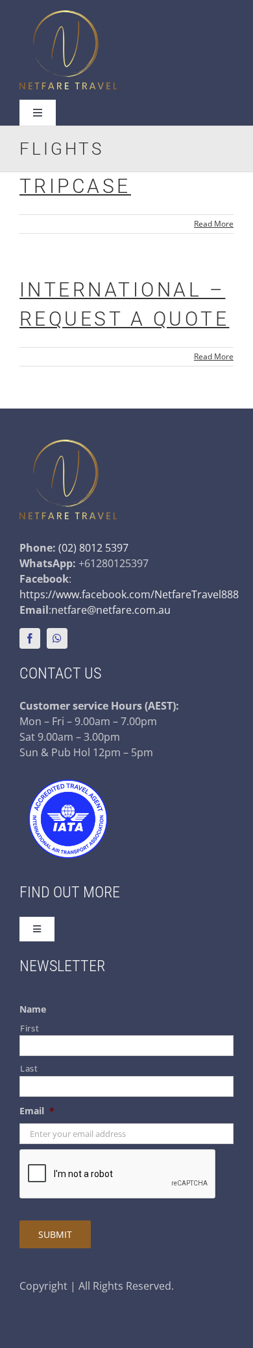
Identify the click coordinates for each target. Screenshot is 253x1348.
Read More (214, 223)
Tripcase (75, 186)
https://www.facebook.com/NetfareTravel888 (129, 594)
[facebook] (29, 638)
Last (29, 1068)
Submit (55, 1234)
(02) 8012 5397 (93, 548)
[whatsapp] (57, 638)
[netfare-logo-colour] (68, 15)
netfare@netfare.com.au (111, 610)
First (29, 1028)
